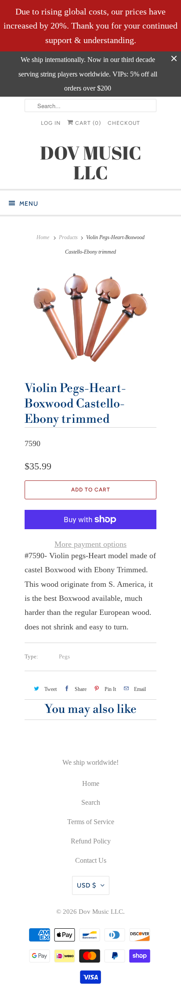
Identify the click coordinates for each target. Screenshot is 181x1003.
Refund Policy (91, 841)
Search (90, 802)
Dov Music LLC (101, 911)
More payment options (90, 544)
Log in (51, 123)
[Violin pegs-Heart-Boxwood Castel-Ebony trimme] (90, 317)
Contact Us (90, 860)
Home (90, 783)
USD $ (86, 885)
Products (68, 237)
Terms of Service (90, 821)
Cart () (87, 123)
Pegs (64, 656)
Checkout (124, 123)
